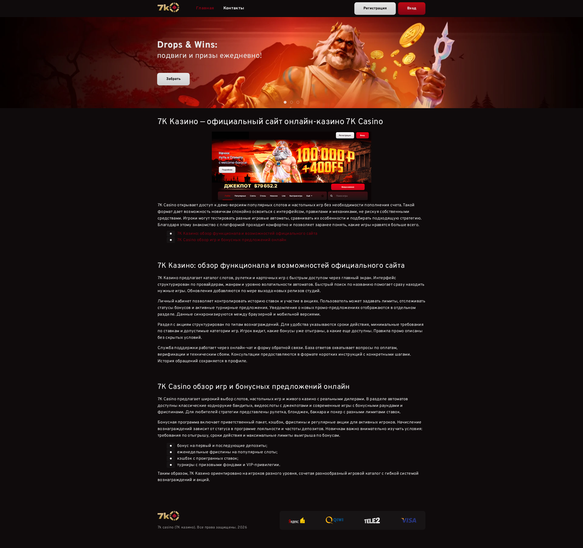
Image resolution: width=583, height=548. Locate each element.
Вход (411, 8)
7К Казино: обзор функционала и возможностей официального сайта (247, 233)
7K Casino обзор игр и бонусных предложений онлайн (231, 240)
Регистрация (375, 8)
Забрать (173, 79)
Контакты (233, 8)
